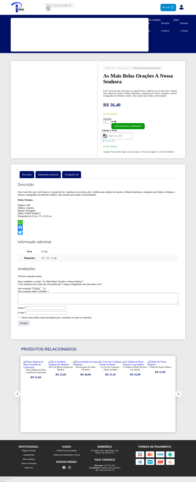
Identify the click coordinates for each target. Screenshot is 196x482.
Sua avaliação (25, 288)
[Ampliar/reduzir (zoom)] (1, 478)
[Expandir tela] (4, 478)
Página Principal (77, 20)
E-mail (22, 312)
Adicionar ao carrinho (128, 126)
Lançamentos (104, 20)
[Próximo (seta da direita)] (4, 481)
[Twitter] (98, 232)
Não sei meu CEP (108, 141)
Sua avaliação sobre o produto (33, 291)
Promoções (128, 20)
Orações (137, 152)
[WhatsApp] (98, 222)
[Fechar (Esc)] (10, 478)
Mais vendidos (154, 20)
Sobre (176, 20)
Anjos (35, 23)
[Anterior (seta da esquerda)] (1, 481)
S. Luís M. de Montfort (165, 152)
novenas (130, 152)
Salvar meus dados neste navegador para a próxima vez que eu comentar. (56, 317)
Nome (22, 308)
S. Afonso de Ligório (148, 152)
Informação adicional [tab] (48, 174)
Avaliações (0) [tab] (72, 174)
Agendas (19, 23)
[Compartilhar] (7, 478)
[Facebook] (98, 227)
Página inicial (110, 68)
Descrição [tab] (27, 174)
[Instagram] (69, 467)
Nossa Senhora (124, 68)
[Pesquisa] (48, 9)
